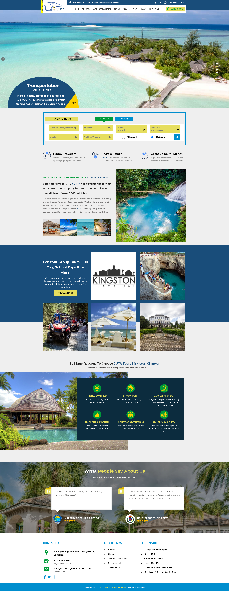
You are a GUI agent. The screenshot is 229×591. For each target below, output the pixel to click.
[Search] (177, 137)
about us (86, 9)
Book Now (113, 279)
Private (160, 137)
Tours (117, 9)
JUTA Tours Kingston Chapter (113, 587)
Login (181, 2)
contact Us (114, 568)
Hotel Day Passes (154, 563)
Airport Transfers (117, 559)
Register (173, 2)
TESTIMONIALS (139, 9)
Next (226, 59)
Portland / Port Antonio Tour (160, 572)
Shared (132, 137)
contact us (153, 9)
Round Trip (104, 119)
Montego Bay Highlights (158, 568)
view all (74, 104)
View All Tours (65, 293)
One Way (124, 119)
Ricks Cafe (150, 554)
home (76, 9)
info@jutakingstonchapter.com (105, 2)
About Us (113, 554)
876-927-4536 (78, 2)
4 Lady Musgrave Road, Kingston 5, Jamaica (74, 553)
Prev (3, 59)
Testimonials (115, 563)
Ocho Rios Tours (153, 559)
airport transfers (102, 9)
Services (126, 9)
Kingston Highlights (155, 550)
